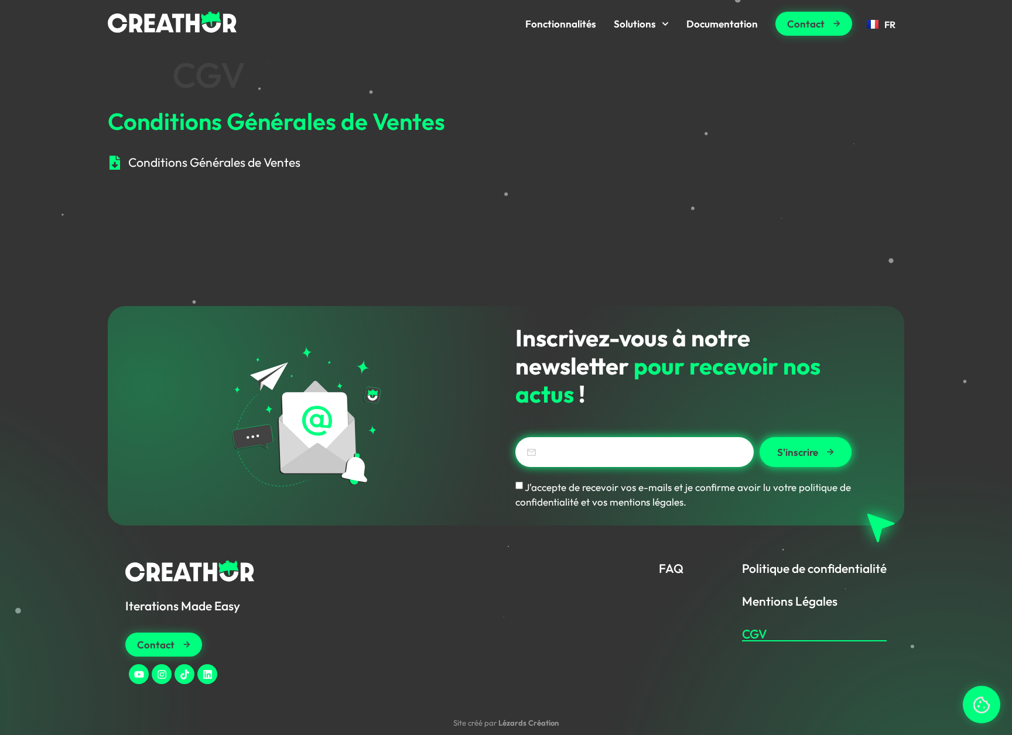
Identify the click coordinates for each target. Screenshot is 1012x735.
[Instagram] (162, 674)
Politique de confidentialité (814, 568)
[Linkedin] (207, 674)
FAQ (671, 568)
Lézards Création (528, 722)
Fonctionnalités (560, 24)
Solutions (635, 24)
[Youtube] (139, 674)
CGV (754, 633)
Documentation (722, 24)
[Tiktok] (184, 674)
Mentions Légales (789, 601)
